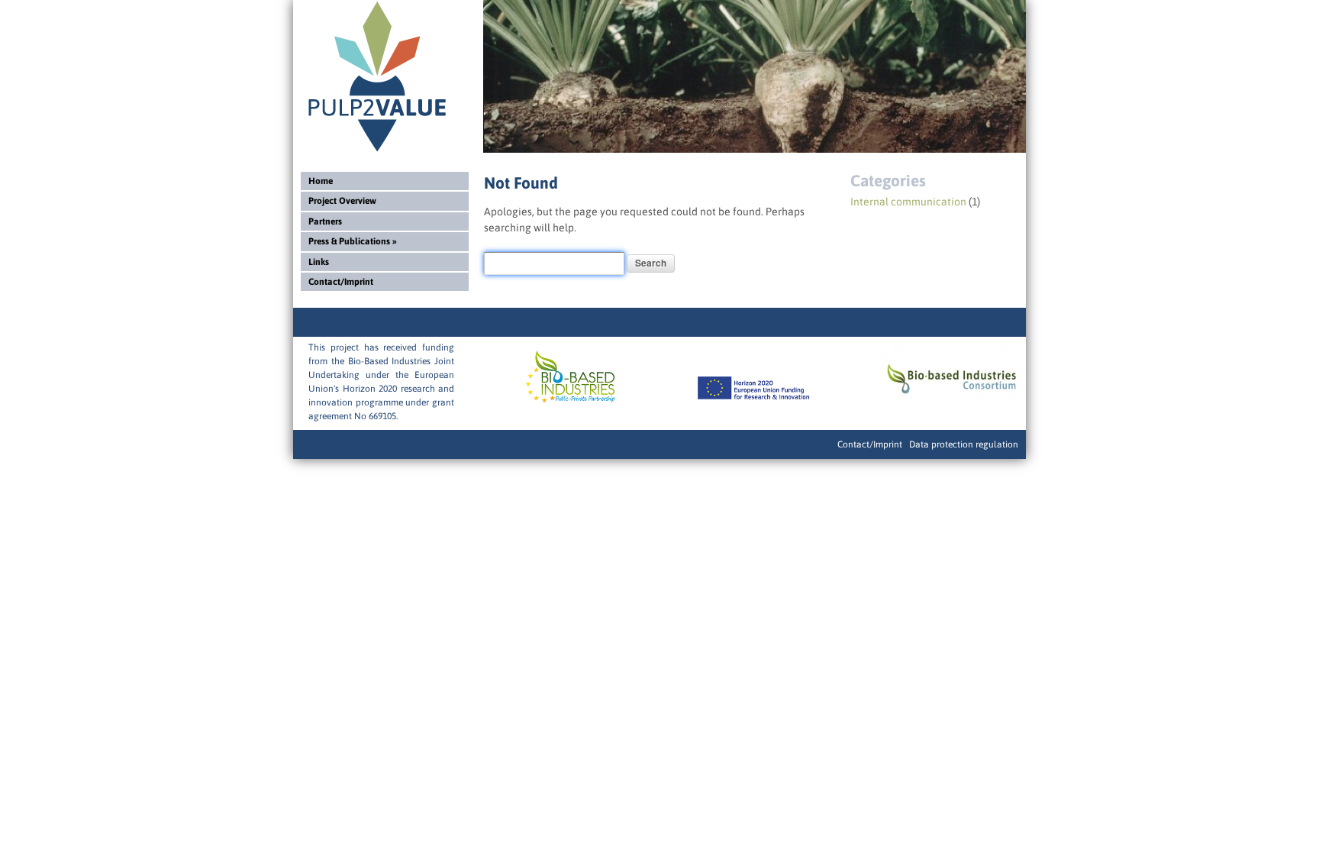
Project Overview (342, 200)
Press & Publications (352, 241)
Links (318, 262)
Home (320, 181)
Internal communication (908, 201)
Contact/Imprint (340, 281)
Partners (325, 221)
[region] (754, 76)
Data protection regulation (963, 444)
